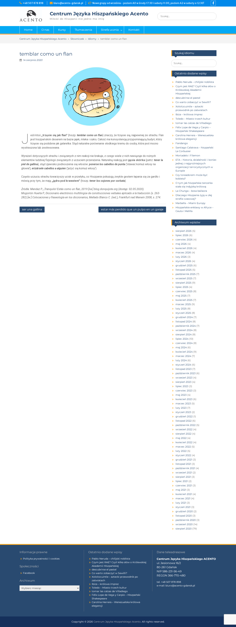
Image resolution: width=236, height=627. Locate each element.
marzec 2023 (183, 403)
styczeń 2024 (183, 364)
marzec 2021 (183, 498)
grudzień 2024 (184, 317)
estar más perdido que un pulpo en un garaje (132, 209)
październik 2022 (186, 425)
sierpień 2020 (184, 528)
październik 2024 (186, 325)
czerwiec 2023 (184, 390)
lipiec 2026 (182, 235)
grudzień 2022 (184, 416)
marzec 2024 (183, 356)
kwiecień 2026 (184, 248)
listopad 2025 (184, 269)
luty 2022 (181, 451)
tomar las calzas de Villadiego (193, 123)
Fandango (182, 143)
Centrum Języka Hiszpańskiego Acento (99, 14)
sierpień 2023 (183, 381)
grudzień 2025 (184, 265)
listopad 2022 (184, 420)
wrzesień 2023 (184, 377)
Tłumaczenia (83, 29)
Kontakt (134, 29)
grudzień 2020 (184, 511)
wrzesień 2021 (184, 472)
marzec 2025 (183, 304)
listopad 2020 (184, 515)
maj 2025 (181, 295)
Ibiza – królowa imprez (189, 114)
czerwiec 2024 (184, 343)
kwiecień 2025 (184, 300)
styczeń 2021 (183, 507)
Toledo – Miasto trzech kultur (193, 118)
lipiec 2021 (182, 481)
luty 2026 (181, 256)
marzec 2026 (183, 252)
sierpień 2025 (183, 282)
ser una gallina (32, 209)
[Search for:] (186, 16)
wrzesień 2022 (184, 429)
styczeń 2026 (183, 261)
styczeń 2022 (183, 455)
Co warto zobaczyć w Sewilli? (193, 102)
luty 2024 (181, 360)
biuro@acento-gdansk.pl (68, 3)
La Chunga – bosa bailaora (191, 190)
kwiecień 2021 (184, 494)
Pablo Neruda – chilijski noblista (195, 82)
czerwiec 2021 (184, 485)
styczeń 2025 (183, 312)
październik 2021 (185, 468)
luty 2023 (181, 407)
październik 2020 (186, 520)
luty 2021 (181, 502)
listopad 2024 (184, 321)
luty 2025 (181, 308)
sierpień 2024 (184, 334)
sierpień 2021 (183, 476)
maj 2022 (181, 438)
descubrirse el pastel (188, 97)
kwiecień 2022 (184, 442)
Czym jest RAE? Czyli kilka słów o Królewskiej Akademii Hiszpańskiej (196, 90)
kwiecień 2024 (184, 351)
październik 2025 (186, 274)
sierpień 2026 (184, 230)
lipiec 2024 (182, 338)
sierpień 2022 (183, 433)
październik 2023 (186, 373)
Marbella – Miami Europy (190, 203)
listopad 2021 (183, 463)
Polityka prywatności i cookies (41, 558)
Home (28, 29)
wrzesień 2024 (184, 330)
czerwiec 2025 (184, 291)
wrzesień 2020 (184, 524)
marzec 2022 (183, 446)
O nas (45, 29)
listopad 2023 (184, 369)
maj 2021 (181, 489)
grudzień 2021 (184, 459)
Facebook (29, 573)
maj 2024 (181, 347)
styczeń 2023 (183, 412)
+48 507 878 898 (33, 3)
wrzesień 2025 (184, 278)
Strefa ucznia (110, 29)
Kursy (62, 29)
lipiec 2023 (182, 386)
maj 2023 (181, 394)
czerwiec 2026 (184, 239)
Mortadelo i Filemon (188, 155)
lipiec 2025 (182, 287)
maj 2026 (181, 243)
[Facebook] (213, 3)
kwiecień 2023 (184, 399)
